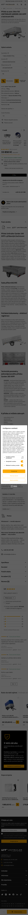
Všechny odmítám (14, 480)
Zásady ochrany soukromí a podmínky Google (13, 444)
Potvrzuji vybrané (14, 476)
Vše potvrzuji (14, 471)
